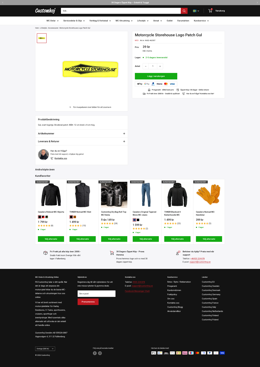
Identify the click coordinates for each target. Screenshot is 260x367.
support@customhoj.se (200, 262)
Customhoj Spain (209, 298)
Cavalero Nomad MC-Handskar (205, 213)
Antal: (137, 66)
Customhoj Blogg (175, 307)
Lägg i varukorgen (156, 76)
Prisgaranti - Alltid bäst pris (163, 90)
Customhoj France (210, 303)
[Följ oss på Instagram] (100, 353)
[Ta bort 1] (146, 66)
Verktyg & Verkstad (99, 20)
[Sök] (184, 11)
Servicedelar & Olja (72, 20)
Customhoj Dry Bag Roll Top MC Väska (113, 213)
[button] (44, 225)
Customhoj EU (208, 282)
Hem (37, 28)
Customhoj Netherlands (212, 311)
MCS (137, 40)
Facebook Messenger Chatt (137, 291)
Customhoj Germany (211, 294)
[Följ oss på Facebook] (95, 353)
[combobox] (121, 11)
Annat (156, 20)
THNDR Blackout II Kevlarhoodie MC (172, 213)
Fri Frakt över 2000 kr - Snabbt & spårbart (163, 94)
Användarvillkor (174, 311)
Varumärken (183, 20)
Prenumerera (88, 302)
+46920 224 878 (197, 258)
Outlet (170, 20)
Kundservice (200, 20)
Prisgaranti (172, 286)
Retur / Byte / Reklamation (179, 282)
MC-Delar (51, 20)
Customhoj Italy (209, 307)
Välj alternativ (51, 239)
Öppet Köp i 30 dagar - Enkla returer (194, 90)
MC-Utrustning (123, 20)
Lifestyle (141, 20)
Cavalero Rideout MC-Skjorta (51, 212)
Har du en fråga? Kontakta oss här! (200, 94)
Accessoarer (53, 28)
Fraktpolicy (172, 294)
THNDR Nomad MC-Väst (80, 212)
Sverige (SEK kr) (43, 349)
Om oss (170, 298)
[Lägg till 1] (160, 66)
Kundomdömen (174, 290)
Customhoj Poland (210, 319)
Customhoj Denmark (211, 290)
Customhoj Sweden (210, 286)
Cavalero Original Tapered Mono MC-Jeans (144, 213)
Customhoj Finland (210, 315)
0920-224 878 (139, 282)
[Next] (224, 211)
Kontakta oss (61, 158)
